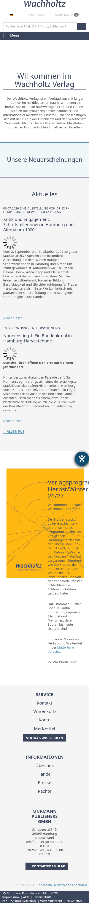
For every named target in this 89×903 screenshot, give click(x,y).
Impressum (10, 897)
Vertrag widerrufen (44, 738)
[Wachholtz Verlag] (44, 3)
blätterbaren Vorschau (62, 649)
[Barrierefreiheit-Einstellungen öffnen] (82, 459)
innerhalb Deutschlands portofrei (62, 885)
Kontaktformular (48, 866)
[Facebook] (41, 806)
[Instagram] (47, 806)
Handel (44, 774)
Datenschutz (42, 897)
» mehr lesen (12, 318)
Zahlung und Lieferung (19, 901)
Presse (44, 782)
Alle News (15, 431)
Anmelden (35, 15)
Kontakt (44, 703)
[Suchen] (81, 26)
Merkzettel (44, 728)
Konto (45, 720)
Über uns (44, 765)
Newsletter (74, 901)
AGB (26, 897)
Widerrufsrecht (51, 901)
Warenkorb (65, 15)
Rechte (44, 791)
